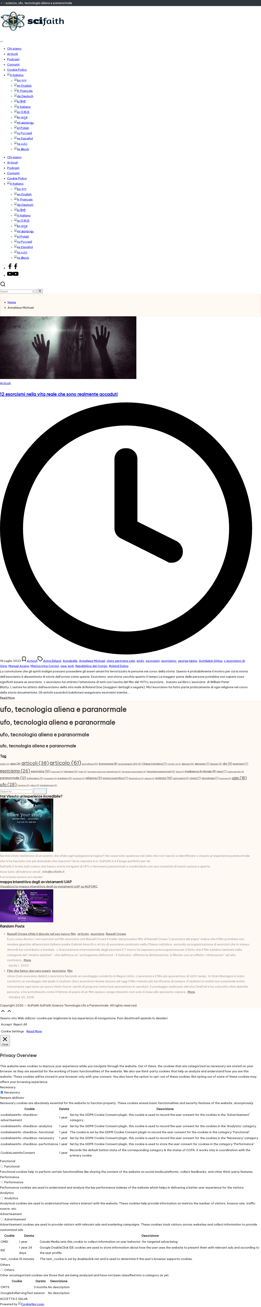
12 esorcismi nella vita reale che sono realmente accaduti (59, 394)
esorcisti (57, 771)
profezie (79, 778)
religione (93, 778)
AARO (4, 764)
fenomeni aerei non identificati (104, 771)
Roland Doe (136, 778)
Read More (34, 1031)
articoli (35, 763)
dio (227, 763)
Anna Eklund (52, 661)
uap (239, 777)
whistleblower (48, 785)
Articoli (5, 383)
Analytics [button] (7, 1193)
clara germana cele (121, 661)
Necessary (12, 1092)
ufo (8, 784)
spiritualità (181, 778)
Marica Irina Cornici (45, 666)
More (27, 960)
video (34, 785)
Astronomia (108, 763)
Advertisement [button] (11, 1214)
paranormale (13, 778)
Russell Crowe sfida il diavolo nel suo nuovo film (41, 934)
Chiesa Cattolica (154, 763)
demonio (202, 763)
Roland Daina (118, 666)
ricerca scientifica (115, 778)
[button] (35, 291)
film (70, 971)
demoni (188, 763)
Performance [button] (9, 1177)
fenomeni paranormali (161, 771)
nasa (222, 771)
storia (195, 778)
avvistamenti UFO (130, 764)
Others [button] (5, 1265)
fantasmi (71, 771)
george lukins (187, 661)
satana (149, 778)
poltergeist (35, 778)
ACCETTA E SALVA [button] (14, 1299)
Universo (23, 785)
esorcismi (153, 661)
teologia (225, 778)
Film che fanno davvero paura (29, 971)
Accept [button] (6, 1024)
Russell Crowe (116, 934)
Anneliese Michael (92, 661)
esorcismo (168, 661)
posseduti (50, 778)
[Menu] (1, 41)
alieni (15, 763)
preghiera (65, 778)
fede (82, 771)
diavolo (216, 764)
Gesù (180, 771)
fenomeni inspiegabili (134, 771)
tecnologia (210, 778)
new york (67, 666)
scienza (163, 778)
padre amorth (235, 771)
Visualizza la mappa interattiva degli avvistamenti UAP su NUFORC (49, 886)
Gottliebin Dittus (210, 661)
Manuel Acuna (19, 666)
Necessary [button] (8, 1087)
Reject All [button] (20, 1024)
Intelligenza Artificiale (200, 771)
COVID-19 (174, 764)
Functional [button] (7, 1161)
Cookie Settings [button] (12, 1031)
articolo (65, 763)
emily (140, 661)
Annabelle (70, 661)
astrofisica (90, 764)
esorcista (40, 771)
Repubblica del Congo (91, 666)
